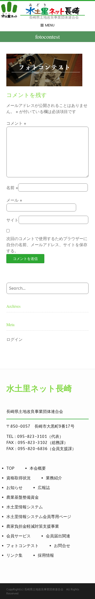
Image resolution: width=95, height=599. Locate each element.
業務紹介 (54, 478)
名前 (12, 187)
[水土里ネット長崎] (9, 17)
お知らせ (14, 487)
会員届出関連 (58, 536)
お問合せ (62, 545)
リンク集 (14, 555)
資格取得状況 (18, 478)
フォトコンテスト (22, 545)
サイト (12, 220)
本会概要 (38, 468)
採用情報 (46, 555)
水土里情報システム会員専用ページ (38, 516)
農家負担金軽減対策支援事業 (32, 526)
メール (14, 200)
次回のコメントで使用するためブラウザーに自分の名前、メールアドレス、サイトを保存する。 (46, 244)
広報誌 (44, 487)
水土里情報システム (24, 507)
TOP (10, 468)
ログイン (14, 339)
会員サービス (18, 536)
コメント (16, 123)
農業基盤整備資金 (22, 497)
